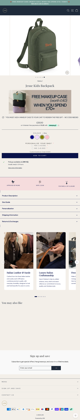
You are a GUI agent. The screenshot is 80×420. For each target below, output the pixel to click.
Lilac (37, 137)
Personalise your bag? (39, 143)
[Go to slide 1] (36, 296)
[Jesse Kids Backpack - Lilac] (5, 343)
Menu (4, 382)
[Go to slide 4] (41, 296)
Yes (40, 145)
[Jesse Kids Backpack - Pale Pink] (10, 343)
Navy (32, 137)
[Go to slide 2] (38, 296)
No (40, 148)
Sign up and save (11, 388)
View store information (15, 168)
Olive (42, 137)
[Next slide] (77, 262)
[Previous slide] (3, 262)
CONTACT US (8, 395)
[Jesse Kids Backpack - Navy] (3, 343)
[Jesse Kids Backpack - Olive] (8, 343)
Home (39, 81)
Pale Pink (47, 137)
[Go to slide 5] (43, 296)
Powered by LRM (40, 418)
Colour (40, 133)
